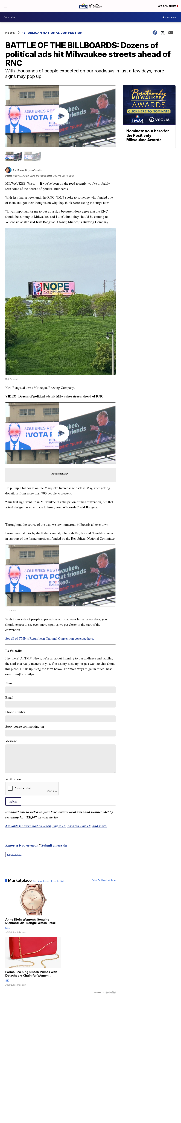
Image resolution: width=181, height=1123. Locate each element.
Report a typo (14, 854)
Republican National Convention (52, 32)
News (10, 32)
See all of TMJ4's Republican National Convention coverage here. (49, 638)
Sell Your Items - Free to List (48, 881)
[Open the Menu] (5, 6)
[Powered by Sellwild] (110, 992)
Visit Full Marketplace (104, 880)
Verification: (13, 779)
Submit (13, 801)
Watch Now (167, 6)
